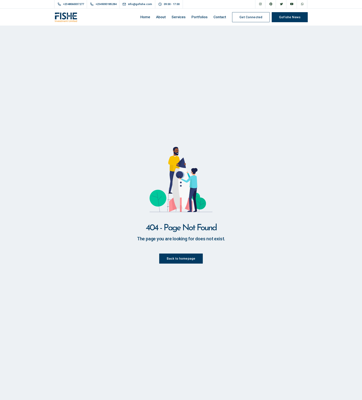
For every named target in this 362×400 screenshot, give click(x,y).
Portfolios (199, 17)
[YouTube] (292, 4)
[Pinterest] (271, 4)
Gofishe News (289, 17)
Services (179, 17)
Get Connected (250, 17)
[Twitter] (281, 4)
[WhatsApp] (302, 4)
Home (145, 17)
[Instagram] (260, 4)
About (161, 17)
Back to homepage (181, 258)
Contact (219, 17)
